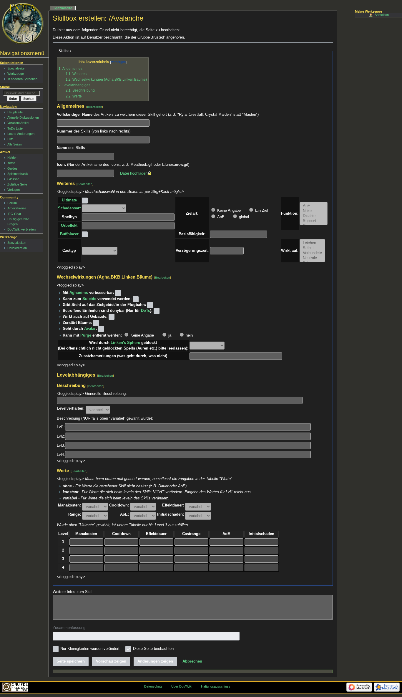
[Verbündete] (312, 253)
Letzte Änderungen (20, 133)
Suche (5, 87)
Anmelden (382, 14)
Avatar (90, 329)
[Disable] (313, 215)
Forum (12, 203)
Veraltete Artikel (18, 123)
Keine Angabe (228, 210)
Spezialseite (63, 8)
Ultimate (69, 200)
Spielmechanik (17, 174)
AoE (220, 217)
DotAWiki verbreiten (21, 229)
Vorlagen (13, 189)
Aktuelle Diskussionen (23, 117)
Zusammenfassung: (70, 628)
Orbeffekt (69, 225)
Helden (12, 157)
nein (189, 335)
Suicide (89, 299)
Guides (12, 168)
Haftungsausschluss (215, 686)
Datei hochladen (133, 173)
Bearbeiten (94, 106)
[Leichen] (312, 243)
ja (169, 335)
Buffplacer (69, 234)
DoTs (145, 311)
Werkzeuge (15, 73)
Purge (85, 335)
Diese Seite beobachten (153, 649)
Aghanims (78, 293)
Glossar (13, 179)
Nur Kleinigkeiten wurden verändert (89, 649)
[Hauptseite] (23, 23)
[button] (192, 661)
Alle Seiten (14, 144)
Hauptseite (15, 112)
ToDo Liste (15, 128)
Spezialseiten (16, 242)
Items (11, 163)
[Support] (313, 220)
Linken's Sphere (125, 343)
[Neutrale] (312, 258)
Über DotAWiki (181, 686)
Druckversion (17, 248)
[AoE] (313, 205)
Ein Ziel (261, 210)
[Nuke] (313, 210)
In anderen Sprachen (22, 79)
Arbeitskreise (16, 208)
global (243, 217)
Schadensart (69, 208)
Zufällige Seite (17, 184)
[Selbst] (312, 248)
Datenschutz (153, 686)
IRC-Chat (14, 214)
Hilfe (10, 139)
